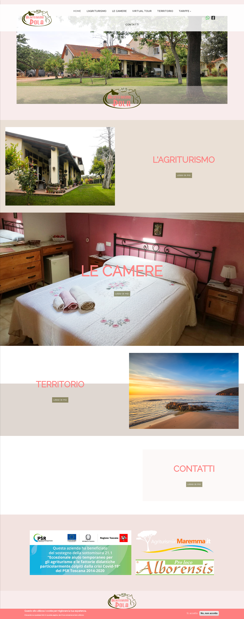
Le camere (119, 11)
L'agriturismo (96, 11)
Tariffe (184, 11)
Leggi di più (184, 175)
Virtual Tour (142, 11)
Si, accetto (192, 613)
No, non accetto (209, 613)
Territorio (165, 11)
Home (77, 11)
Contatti (132, 24)
